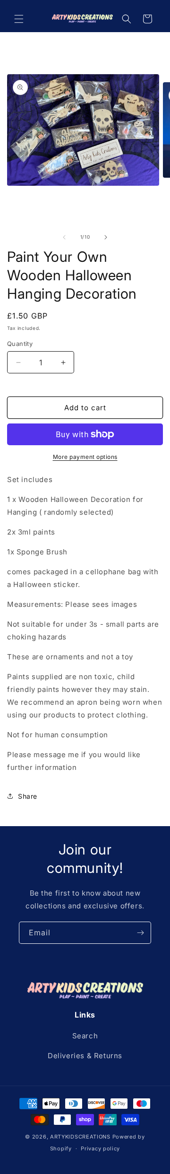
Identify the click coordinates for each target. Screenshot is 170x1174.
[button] (18, 19)
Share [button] (27, 796)
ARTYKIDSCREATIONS (80, 1136)
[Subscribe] (140, 933)
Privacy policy (100, 1148)
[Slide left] (64, 237)
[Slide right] (105, 237)
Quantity (20, 343)
